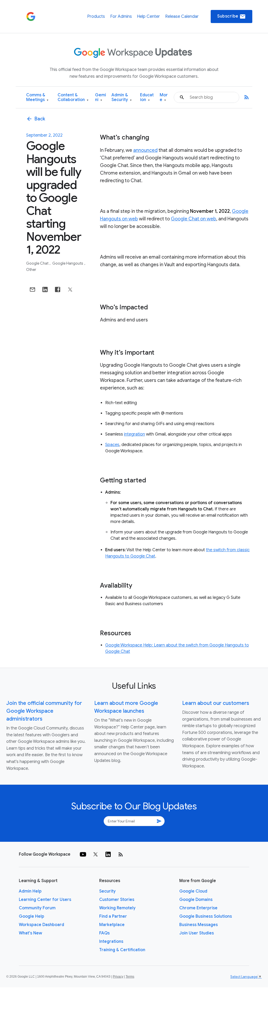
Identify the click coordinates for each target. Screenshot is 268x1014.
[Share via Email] (32, 289)
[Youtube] (83, 854)
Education (147, 97)
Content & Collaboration (73, 97)
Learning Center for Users (45, 899)
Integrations (111, 941)
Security (107, 891)
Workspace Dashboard (41, 924)
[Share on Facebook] (57, 289)
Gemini (100, 97)
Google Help (31, 916)
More (164, 97)
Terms (130, 976)
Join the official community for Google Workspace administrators (44, 711)
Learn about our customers (215, 703)
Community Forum (37, 908)
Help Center (148, 16)
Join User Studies (196, 933)
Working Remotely (117, 908)
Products (96, 16)
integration (134, 434)
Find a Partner (113, 916)
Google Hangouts (68, 263)
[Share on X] (70, 289)
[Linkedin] (108, 854)
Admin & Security (121, 97)
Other (31, 269)
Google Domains (196, 899)
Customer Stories (116, 899)
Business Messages (198, 924)
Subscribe (231, 16)
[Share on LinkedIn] (45, 289)
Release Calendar (182, 16)
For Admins (121, 16)
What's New (30, 933)
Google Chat (37, 263)
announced (145, 150)
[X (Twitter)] (95, 854)
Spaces (112, 444)
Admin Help (30, 891)
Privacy (118, 976)
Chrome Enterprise (198, 908)
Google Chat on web (193, 219)
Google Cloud (193, 891)
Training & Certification (122, 949)
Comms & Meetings (37, 97)
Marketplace (112, 924)
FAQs (104, 933)
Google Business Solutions (205, 916)
